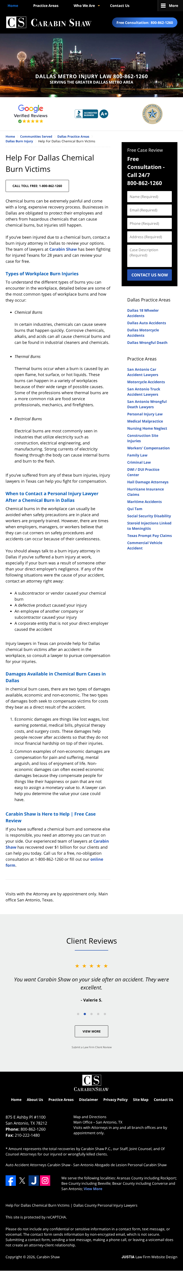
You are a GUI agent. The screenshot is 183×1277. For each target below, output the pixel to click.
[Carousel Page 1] (78, 1014)
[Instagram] (45, 1180)
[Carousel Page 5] (105, 1014)
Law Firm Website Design (149, 1256)
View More (92, 1031)
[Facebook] (11, 1180)
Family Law (137, 455)
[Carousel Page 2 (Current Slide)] (84, 1014)
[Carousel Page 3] (91, 1014)
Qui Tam (134, 508)
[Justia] (34, 1180)
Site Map (140, 1099)
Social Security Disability (149, 515)
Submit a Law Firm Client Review (92, 1047)
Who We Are (84, 5)
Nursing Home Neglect (147, 428)
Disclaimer (88, 1099)
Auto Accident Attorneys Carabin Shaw (38, 1164)
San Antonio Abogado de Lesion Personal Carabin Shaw (119, 1164)
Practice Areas (45, 5)
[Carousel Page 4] (98, 1014)
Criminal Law (139, 462)
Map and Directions (89, 1116)
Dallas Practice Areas (149, 300)
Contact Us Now (149, 275)
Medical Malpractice (145, 421)
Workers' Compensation (148, 448)
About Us (35, 1099)
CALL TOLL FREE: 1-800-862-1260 (37, 186)
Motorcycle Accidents (146, 381)
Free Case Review (145, 150)
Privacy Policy (115, 1099)
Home (13, 5)
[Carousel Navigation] (91, 1014)
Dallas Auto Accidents (146, 322)
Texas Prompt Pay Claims (149, 535)
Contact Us (119, 5)
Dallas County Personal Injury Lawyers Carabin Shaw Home (49, 22)
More (173, 5)
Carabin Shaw (63, 249)
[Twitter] (22, 1180)
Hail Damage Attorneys (147, 482)
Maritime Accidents (144, 501)
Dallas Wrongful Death (147, 342)
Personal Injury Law (145, 414)
